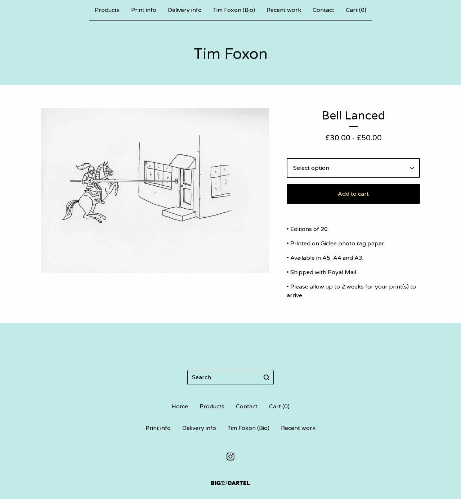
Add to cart (353, 194)
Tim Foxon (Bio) (234, 10)
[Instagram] (230, 456)
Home (179, 406)
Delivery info (185, 10)
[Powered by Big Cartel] (230, 483)
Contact (323, 10)
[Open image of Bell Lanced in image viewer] (155, 190)
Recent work (284, 10)
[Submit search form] (266, 377)
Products (107, 10)
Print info (143, 10)
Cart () (356, 10)
